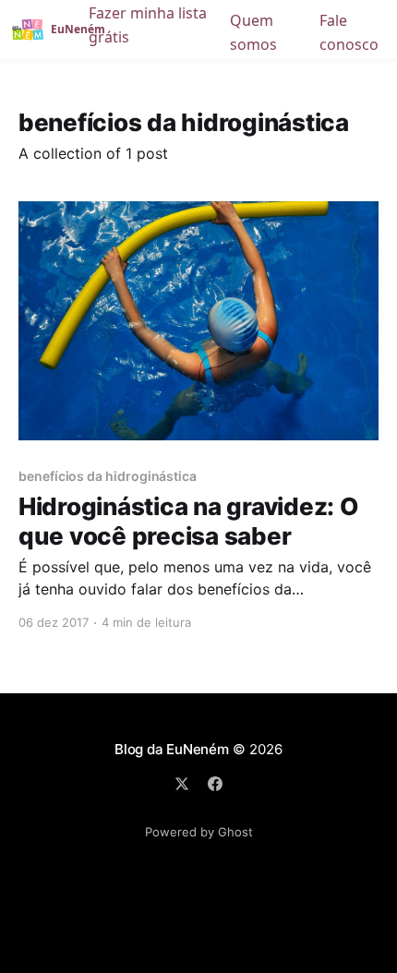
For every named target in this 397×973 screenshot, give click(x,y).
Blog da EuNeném (171, 749)
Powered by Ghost (199, 831)
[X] (181, 783)
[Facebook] (215, 783)
